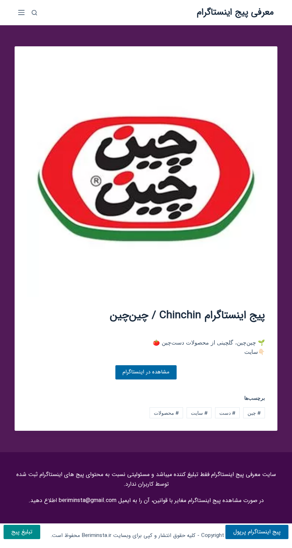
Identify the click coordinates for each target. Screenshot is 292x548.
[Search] (34, 12)
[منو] (21, 12)
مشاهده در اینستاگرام (146, 372)
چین (254, 413)
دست (227, 413)
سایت (199, 413)
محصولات (166, 413)
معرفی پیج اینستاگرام (235, 12)
